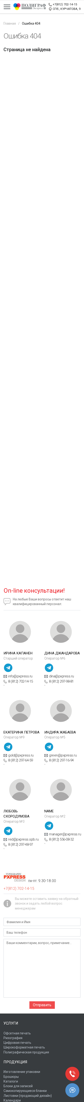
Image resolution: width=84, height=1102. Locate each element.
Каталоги (11, 1081)
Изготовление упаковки (22, 1072)
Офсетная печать (17, 1033)
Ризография (13, 1038)
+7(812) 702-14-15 (65, 4)
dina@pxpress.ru (61, 676)
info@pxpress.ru (20, 676)
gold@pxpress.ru (21, 755)
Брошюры (11, 1077)
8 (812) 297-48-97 (20, 844)
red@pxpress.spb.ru (23, 839)
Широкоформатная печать (24, 1047)
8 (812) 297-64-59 (20, 760)
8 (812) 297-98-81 (61, 681)
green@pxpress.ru (63, 755)
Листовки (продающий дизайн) (28, 1096)
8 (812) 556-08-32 (61, 839)
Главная (10, 23)
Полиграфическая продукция (26, 1052)
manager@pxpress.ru (64, 834)
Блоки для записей (18, 1086)
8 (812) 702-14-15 (20, 681)
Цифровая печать (17, 1042)
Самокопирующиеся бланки (25, 1091)
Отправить (42, 1005)
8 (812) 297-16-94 (61, 760)
